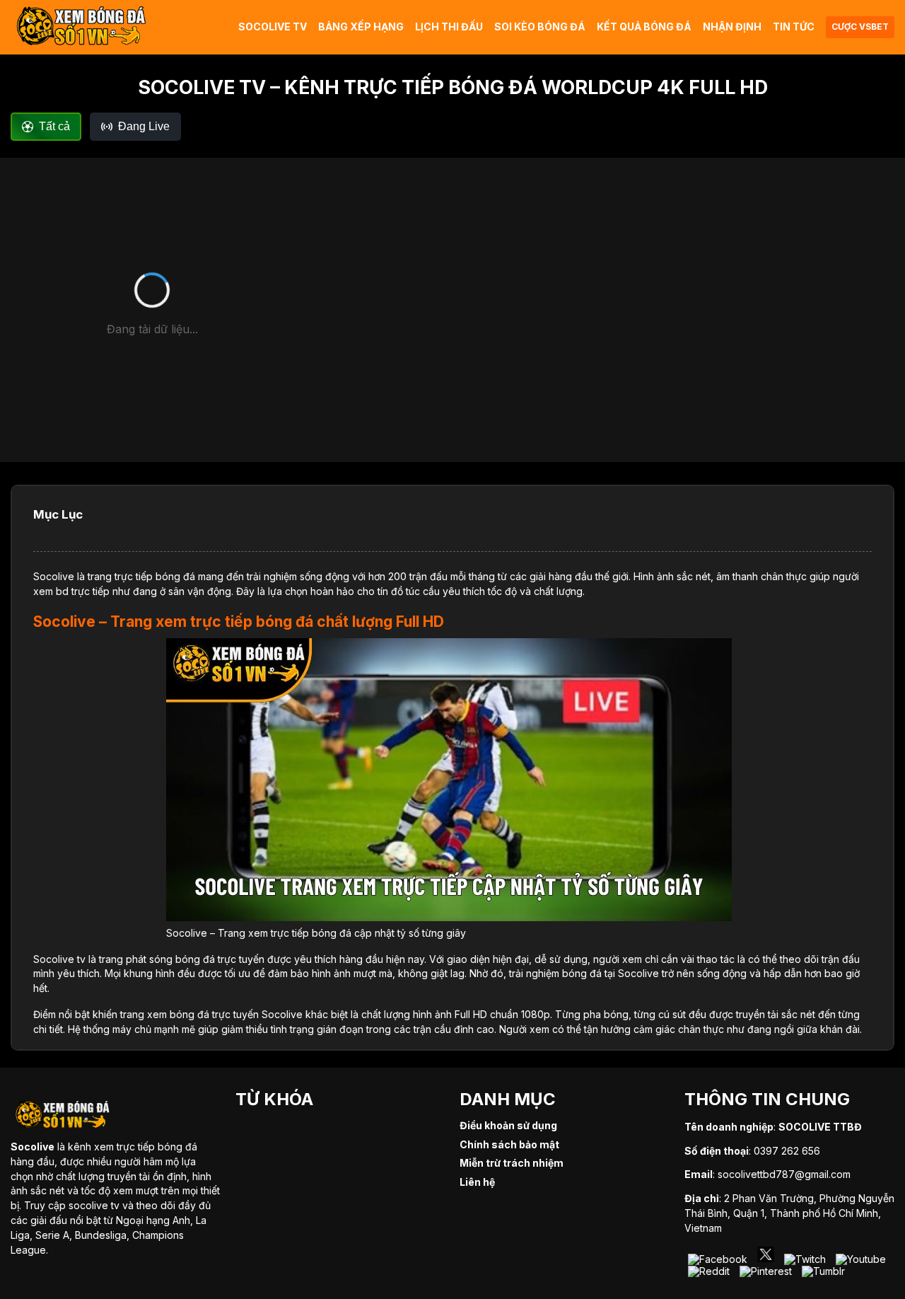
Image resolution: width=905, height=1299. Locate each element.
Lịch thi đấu (449, 27)
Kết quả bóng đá (644, 27)
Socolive (53, 576)
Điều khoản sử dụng (508, 1125)
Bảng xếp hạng (361, 27)
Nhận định (732, 27)
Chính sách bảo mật (509, 1144)
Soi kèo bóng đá (539, 27)
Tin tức (793, 27)
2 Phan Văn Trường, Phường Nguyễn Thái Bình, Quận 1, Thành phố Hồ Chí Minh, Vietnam (789, 1213)
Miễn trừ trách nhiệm (512, 1163)
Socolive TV (272, 27)
